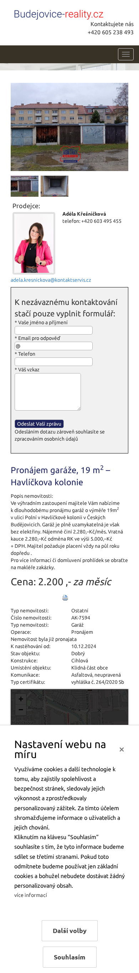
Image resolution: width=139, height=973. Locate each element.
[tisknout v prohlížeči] (65, 597)
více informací (30, 895)
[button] (20, 699)
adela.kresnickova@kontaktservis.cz (51, 280)
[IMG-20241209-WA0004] (25, 186)
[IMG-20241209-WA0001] (55, 186)
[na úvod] (58, 13)
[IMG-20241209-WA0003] (69, 126)
